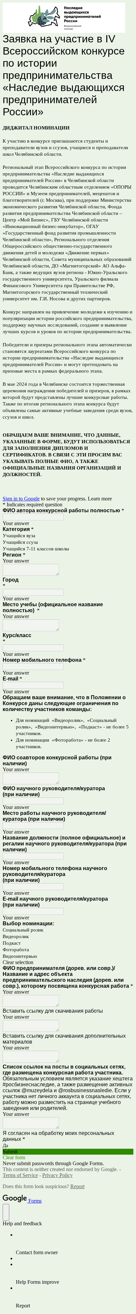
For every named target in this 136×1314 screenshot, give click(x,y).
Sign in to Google (21, 498)
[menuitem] (74, 1244)
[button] (68, 962)
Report (77, 1186)
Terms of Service (20, 1175)
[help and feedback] (6, 1212)
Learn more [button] (100, 498)
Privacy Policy (57, 1175)
